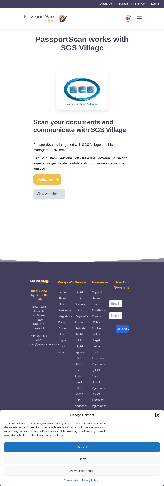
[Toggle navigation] (139, 18)
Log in (62, 340)
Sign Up (140, 3)
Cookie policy (72, 480)
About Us (106, 3)
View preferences (82, 471)
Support (123, 3)
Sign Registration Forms (82, 316)
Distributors (64, 310)
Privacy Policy (90, 480)
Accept (82, 447)
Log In (155, 3)
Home (62, 292)
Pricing (62, 322)
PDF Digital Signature (80, 346)
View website (47, 194)
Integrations (65, 316)
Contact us (45, 179)
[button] (157, 415)
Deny (82, 459)
